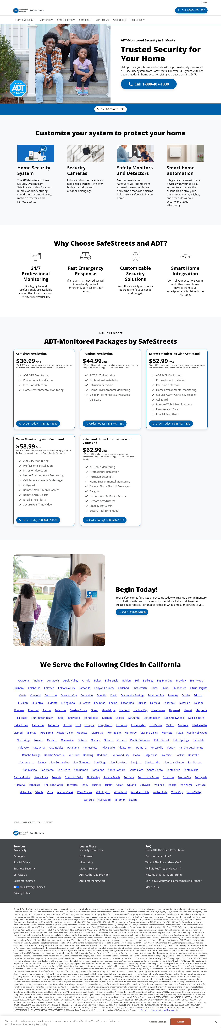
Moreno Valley (149, 732)
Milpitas (31, 732)
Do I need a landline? (158, 856)
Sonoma (129, 777)
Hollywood (104, 799)
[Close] (215, 1021)
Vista (50, 792)
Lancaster (38, 725)
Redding (88, 755)
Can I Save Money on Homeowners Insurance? (173, 881)
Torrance (72, 785)
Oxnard (121, 740)
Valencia (159, 785)
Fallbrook (169, 703)
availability (28, 822)
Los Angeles (138, 725)
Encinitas (99, 703)
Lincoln (67, 725)
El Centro (37, 703)
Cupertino (87, 695)
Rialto (136, 755)
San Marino (30, 770)
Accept (180, 1021)
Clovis (22, 695)
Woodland (120, 792)
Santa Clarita (155, 770)
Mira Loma (46, 732)
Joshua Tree (91, 718)
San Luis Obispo (174, 762)
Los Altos (121, 725)
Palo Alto (23, 747)
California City (66, 688)
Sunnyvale (201, 777)
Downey (173, 695)
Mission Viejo (65, 732)
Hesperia (201, 710)
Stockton (168, 777)
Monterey (131, 732)
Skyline (133, 799)
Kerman (107, 718)
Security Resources (91, 850)
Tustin (108, 785)
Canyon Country (104, 688)
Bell (137, 680)
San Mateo (47, 770)
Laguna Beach (152, 718)
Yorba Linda (160, 792)
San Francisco (118, 762)
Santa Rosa (41, 777)
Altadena (23, 680)
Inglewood (73, 718)
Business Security (24, 868)
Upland (131, 785)
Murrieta (167, 732)
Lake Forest (21, 725)
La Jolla (120, 718)
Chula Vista (179, 688)
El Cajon (23, 703)
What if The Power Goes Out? (163, 862)
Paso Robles (56, 747)
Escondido (127, 703)
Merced (18, 732)
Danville (101, 695)
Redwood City (120, 755)
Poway (171, 747)
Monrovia (97, 732)
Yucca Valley (194, 792)
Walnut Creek (65, 792)
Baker (97, 680)
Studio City (184, 777)
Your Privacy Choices (32, 887)
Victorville (26, 792)
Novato (38, 740)
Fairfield (155, 703)
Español (204, 2)
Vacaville (145, 785)
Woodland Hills (140, 792)
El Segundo (68, 703)
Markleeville (199, 725)
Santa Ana (98, 770)
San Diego (100, 762)
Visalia (39, 792)
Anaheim (38, 680)
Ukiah (119, 785)
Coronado (50, 695)
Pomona (141, 747)
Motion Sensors (89, 868)
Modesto (82, 732)
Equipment (86, 856)
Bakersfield (111, 680)
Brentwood (196, 680)
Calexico (49, 688)
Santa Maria (191, 770)
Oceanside (67, 740)
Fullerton (60, 710)
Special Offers (21, 862)
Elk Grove (84, 703)
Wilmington (103, 792)
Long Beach (105, 725)
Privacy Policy (21, 893)
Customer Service (24, 881)
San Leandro (152, 762)
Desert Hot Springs (132, 695)
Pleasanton (125, 747)
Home (16, 822)
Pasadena (39, 747)
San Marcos (195, 762)
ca (39, 822)
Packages (19, 856)
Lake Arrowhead (174, 718)
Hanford (124, 710)
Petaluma (73, 747)
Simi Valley (93, 777)
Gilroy (94, 710)
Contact (143, 1010)
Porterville (156, 747)
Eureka (142, 703)
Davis (113, 695)
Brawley (181, 680)
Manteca (183, 725)
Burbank (19, 688)
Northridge (23, 740)
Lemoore (53, 725)
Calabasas (34, 688)
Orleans (108, 740)
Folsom (198, 703)
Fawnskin (184, 703)
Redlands (103, 755)
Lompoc (89, 725)
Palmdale (198, 740)
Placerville (108, 747)
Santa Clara (136, 770)
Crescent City (69, 695)
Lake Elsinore (196, 718)
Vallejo (172, 785)
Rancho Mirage (31, 755)
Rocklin (180, 755)
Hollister (22, 718)
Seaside (56, 777)
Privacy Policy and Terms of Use (164, 1010)
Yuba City (177, 792)
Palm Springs (181, 740)
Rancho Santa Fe (54, 755)
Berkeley (148, 680)
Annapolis (53, 680)
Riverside (166, 755)
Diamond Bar (156, 695)
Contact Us (20, 874)
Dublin (186, 695)
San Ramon (81, 770)
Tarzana (20, 785)
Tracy (85, 785)
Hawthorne (158, 710)
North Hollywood (197, 732)
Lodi (78, 725)
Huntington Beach (42, 718)
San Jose (136, 762)
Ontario (82, 740)
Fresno (47, 710)
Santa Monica (22, 777)
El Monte (52, 703)
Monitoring (86, 862)
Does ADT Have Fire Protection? (164, 850)
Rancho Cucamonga (191, 747)
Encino (113, 703)
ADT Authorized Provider (94, 874)
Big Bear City (164, 680)
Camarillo (84, 688)
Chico (154, 688)
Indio (60, 718)
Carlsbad (123, 688)
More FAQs (152, 887)
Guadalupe (109, 710)
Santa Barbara (117, 770)
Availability (19, 850)
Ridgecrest (150, 755)
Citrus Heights (198, 688)
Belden (126, 680)
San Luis (89, 799)
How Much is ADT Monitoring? (163, 874)
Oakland (52, 740)
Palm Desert (161, 740)
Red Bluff (73, 755)
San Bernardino (60, 762)
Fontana (19, 710)
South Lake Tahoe (148, 777)
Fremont (33, 710)
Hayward (174, 710)
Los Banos (155, 725)
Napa (179, 732)
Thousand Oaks (53, 785)
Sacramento (26, 762)
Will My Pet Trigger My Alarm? (163, 868)
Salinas (42, 762)
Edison (198, 695)
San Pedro (64, 770)
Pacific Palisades (140, 740)
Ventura (201, 785)
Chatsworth (140, 688)
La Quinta (134, 718)
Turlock (96, 785)
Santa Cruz (173, 770)
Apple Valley (70, 680)
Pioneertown (91, 747)
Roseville (193, 755)
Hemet (188, 710)
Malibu (170, 725)
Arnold (86, 680)
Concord (35, 695)
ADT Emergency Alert (92, 881)
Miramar (120, 799)
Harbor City (140, 710)
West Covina (84, 792)
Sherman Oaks (74, 777)
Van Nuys (186, 785)
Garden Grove (78, 710)
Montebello (114, 732)
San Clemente (81, 762)
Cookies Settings (157, 1021)
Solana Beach (112, 777)
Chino (165, 688)
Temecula (34, 785)
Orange (95, 740)
